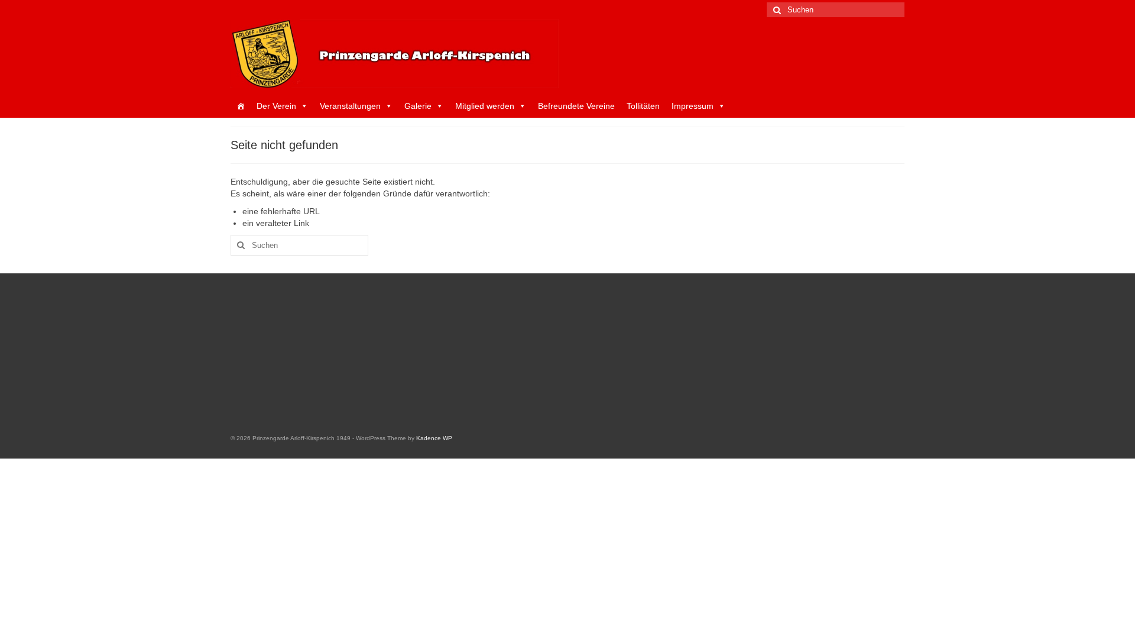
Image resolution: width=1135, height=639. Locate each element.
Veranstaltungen (350, 106)
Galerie (418, 106)
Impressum (693, 106)
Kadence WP (434, 438)
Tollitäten (643, 106)
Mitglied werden (484, 106)
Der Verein (276, 106)
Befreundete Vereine (576, 106)
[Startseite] (241, 106)
